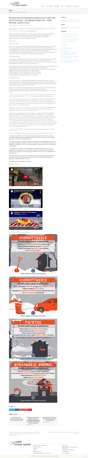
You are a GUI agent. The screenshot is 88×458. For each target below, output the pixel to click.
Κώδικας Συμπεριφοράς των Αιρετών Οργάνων (42, 453)
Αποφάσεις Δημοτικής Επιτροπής (69, 36)
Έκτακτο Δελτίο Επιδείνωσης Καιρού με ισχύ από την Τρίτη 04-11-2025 (16, 419)
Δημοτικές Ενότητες (37, 446)
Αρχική (10, 12)
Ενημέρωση (36, 448)
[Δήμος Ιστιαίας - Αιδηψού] (18, 4)
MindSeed (56, 456)
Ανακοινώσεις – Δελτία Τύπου (68, 34)
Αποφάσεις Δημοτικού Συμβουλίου (69, 38)
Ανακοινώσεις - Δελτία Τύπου (20, 12)
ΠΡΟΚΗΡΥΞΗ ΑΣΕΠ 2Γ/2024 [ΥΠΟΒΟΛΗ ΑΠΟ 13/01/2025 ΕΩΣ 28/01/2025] (50, 419)
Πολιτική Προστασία (66, 48)
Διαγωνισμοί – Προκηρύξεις (68, 41)
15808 (35, 450)
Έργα (63, 43)
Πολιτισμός (64, 50)
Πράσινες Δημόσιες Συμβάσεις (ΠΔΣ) (40, 445)
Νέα (13, 12)
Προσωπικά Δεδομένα (38, 451)
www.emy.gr (26, 96)
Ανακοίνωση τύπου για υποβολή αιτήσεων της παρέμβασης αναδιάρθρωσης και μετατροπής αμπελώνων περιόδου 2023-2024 (33, 420)
